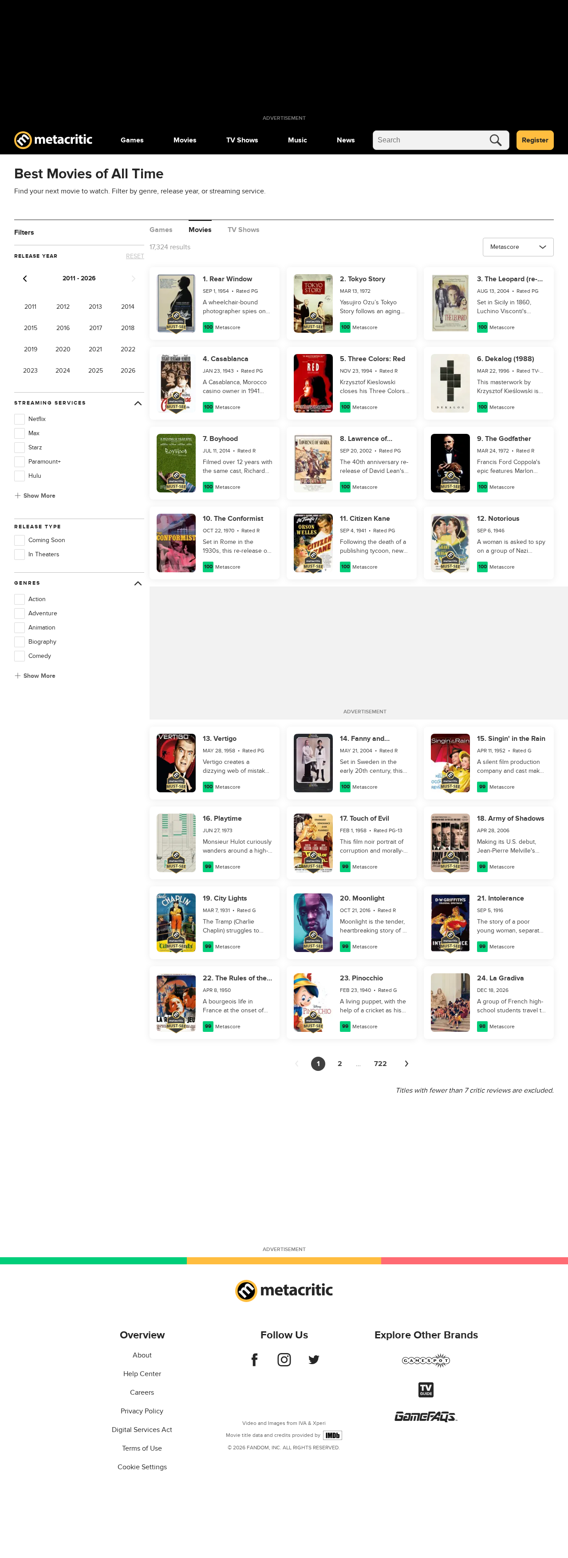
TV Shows (242, 140)
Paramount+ (44, 461)
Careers (142, 1392)
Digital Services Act (142, 1429)
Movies (185, 140)
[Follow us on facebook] (254, 1364)
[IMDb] (332, 1435)
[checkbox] (19, 419)
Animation (41, 627)
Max (33, 433)
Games (132, 140)
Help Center (142, 1373)
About (142, 1355)
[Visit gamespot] (426, 1365)
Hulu (34, 476)
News (346, 140)
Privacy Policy (142, 1411)
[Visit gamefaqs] (426, 1420)
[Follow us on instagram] (284, 1364)
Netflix (37, 419)
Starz (35, 447)
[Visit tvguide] (426, 1395)
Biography (42, 641)
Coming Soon (46, 540)
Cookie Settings (142, 1467)
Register (535, 140)
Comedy (39, 656)
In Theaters (43, 554)
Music (297, 140)
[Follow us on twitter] (314, 1364)
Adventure (42, 613)
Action (37, 599)
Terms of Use (142, 1448)
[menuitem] (132, 140)
